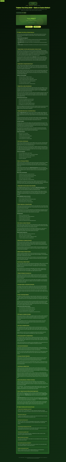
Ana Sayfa (27, 5)
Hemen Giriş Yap (37, 26)
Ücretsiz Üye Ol (28, 26)
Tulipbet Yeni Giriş (31, 5)
